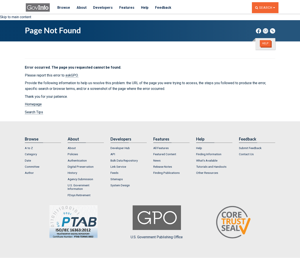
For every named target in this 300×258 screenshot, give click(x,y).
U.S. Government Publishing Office (157, 237)
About (82, 7)
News (157, 160)
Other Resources (207, 172)
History (72, 172)
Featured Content (164, 154)
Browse (63, 7)
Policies (73, 154)
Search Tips (34, 112)
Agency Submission (80, 179)
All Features (161, 148)
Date (28, 160)
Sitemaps (116, 179)
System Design (120, 185)
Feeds (114, 172)
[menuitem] (43, 148)
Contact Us (246, 154)
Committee (32, 166)
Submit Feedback (250, 148)
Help (144, 7)
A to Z (29, 148)
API (112, 154)
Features (126, 7)
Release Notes (162, 166)
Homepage (33, 104)
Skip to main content (15, 17)
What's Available (206, 160)
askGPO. (71, 75)
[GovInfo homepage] (38, 5)
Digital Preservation (81, 166)
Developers (103, 7)
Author (29, 172)
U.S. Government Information (78, 186)
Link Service (118, 166)
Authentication (77, 160)
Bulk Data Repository (124, 160)
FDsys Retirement (79, 195)
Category (31, 154)
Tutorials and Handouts (211, 166)
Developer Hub (120, 148)
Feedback (163, 7)
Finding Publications (166, 172)
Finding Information (208, 154)
